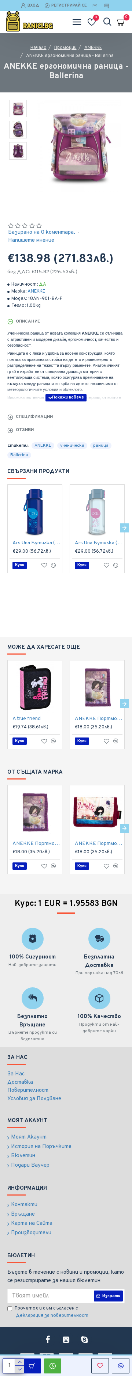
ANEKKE (93, 48)
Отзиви (25, 430)
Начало (38, 48)
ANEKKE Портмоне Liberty (98, 844)
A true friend (26, 719)
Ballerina (19, 455)
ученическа (72, 446)
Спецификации (34, 417)
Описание (28, 321)
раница (101, 446)
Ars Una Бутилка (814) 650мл (36, 543)
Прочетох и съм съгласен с (51, 1312)
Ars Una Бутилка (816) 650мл (98, 543)
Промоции (65, 48)
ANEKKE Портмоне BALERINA (98, 719)
